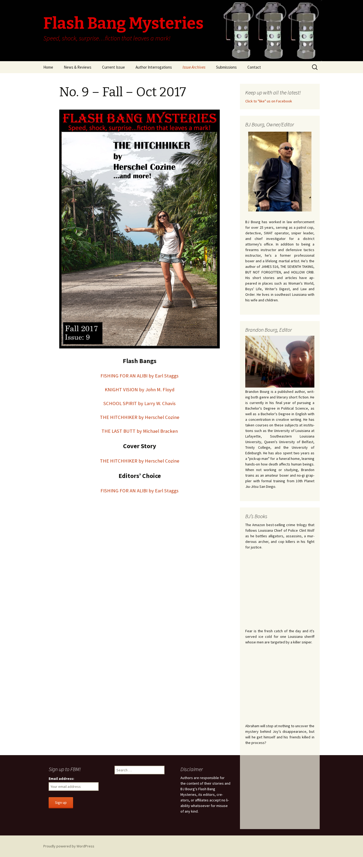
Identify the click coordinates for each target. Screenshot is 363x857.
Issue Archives (194, 67)
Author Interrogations (154, 67)
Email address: (61, 778)
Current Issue (113, 67)
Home (48, 67)
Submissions (226, 67)
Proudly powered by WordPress (68, 846)
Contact (254, 67)
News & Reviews (77, 67)
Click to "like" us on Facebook (268, 101)
